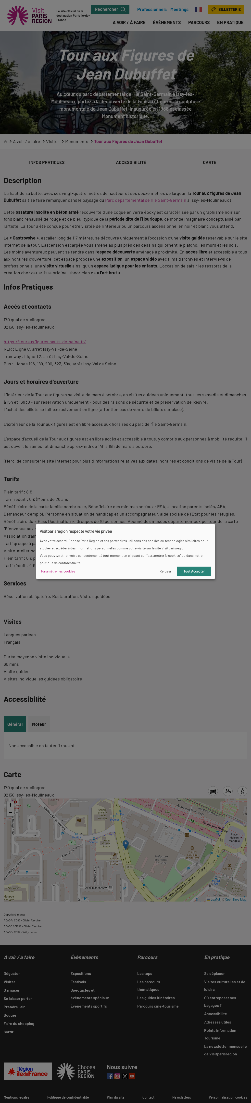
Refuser (165, 571)
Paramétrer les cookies (58, 571)
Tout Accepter (194, 571)
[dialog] (125, 551)
